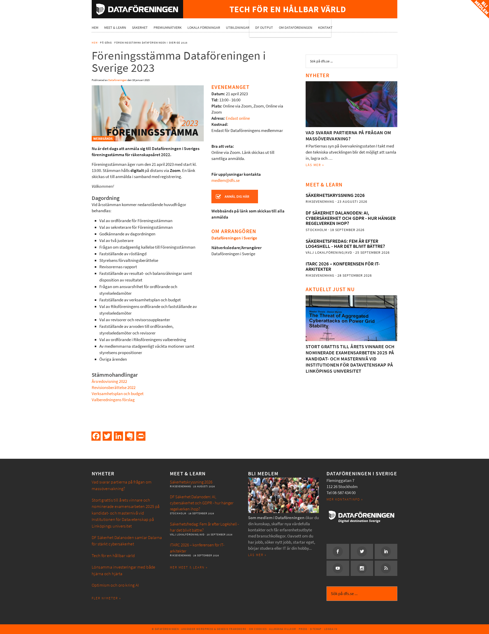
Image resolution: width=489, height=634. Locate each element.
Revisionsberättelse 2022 (113, 387)
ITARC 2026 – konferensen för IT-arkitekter (343, 266)
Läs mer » (315, 165)
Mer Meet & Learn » (189, 567)
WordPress (204, 629)
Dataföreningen (137, 9)
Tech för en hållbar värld (113, 556)
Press (303, 629)
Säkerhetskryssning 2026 (335, 195)
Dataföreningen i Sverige (234, 238)
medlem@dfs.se (225, 180)
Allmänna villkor (282, 629)
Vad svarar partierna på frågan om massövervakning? (348, 135)
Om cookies (258, 629)
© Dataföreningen (165, 629)
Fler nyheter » (106, 598)
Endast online (238, 118)
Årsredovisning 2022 (109, 381)
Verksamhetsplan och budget (118, 394)
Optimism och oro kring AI (115, 585)
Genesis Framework (232, 629)
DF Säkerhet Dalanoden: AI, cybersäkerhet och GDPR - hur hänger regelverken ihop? (351, 218)
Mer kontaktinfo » (345, 499)
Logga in (330, 629)
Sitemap (316, 629)
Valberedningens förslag (113, 400)
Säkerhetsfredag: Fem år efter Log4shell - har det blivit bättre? (345, 243)
